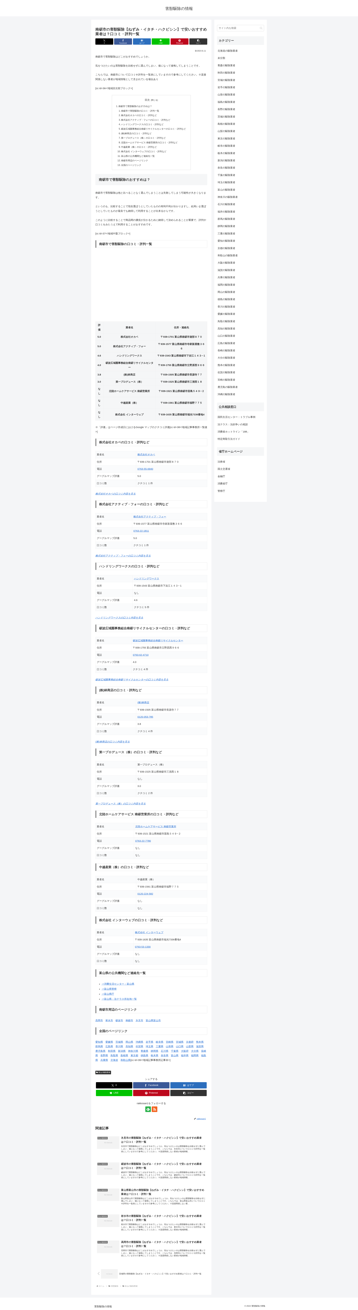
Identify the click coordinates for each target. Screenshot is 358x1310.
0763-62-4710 (141, 655)
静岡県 (154, 1051)
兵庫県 (104, 1060)
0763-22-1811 (141, 530)
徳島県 (144, 1055)
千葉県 (174, 1051)
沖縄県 (139, 1042)
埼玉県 (149, 1046)
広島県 (109, 1046)
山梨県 (190, 1046)
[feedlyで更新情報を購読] (148, 1109)
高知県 (129, 1046)
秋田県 (112, 1051)
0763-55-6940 (145, 469)
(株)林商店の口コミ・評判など (136, 133)
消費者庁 (223, 483)
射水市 (109, 1020)
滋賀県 (200, 1046)
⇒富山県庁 (108, 994)
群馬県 (99, 1046)
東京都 (134, 1055)
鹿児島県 (100, 1051)
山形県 (169, 1046)
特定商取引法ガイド (229, 439)
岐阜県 (159, 1042)
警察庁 (221, 491)
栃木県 (154, 1055)
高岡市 (99, 1020)
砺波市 (119, 1020)
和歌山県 (126, 1060)
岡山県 (129, 1042)
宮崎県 (169, 1042)
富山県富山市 (153, 1020)
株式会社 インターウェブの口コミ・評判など (143, 151)
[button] (198, 41)
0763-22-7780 (143, 841)
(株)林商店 (143, 702)
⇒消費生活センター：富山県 (118, 984)
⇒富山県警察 (109, 989)
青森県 (144, 1051)
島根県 (124, 1055)
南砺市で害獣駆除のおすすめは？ (135, 106)
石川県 (164, 1051)
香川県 (119, 1046)
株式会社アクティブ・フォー (149, 516)
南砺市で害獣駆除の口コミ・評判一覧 (140, 111)
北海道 (114, 1060)
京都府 (190, 1042)
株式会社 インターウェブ (149, 932)
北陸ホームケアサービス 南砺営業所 (155, 826)
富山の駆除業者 (104, 1072)
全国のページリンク (131, 165)
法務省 (221, 461)
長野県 (104, 1055)
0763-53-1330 (143, 946)
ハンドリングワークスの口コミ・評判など (142, 124)
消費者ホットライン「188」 (233, 431)
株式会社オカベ (146, 454)
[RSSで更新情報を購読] (154, 1109)
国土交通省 (224, 469)
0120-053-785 (145, 716)
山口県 (179, 1046)
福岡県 (195, 1055)
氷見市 (139, 1020)
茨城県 (119, 1042)
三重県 (159, 1046)
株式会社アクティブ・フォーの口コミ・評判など (145, 120)
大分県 (195, 1051)
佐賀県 (139, 1046)
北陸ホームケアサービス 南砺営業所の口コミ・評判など (149, 142)
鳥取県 (114, 1055)
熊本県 (200, 1042)
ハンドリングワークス (146, 578)
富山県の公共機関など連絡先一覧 (138, 156)
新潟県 (122, 1051)
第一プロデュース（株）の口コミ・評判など (143, 138)
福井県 (185, 1055)
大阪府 (185, 1051)
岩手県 (149, 1042)
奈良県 (164, 1055)
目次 (147, 100)
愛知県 (99, 1042)
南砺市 (129, 1020)
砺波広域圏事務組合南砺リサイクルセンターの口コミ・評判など (153, 129)
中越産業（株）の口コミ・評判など (139, 147)
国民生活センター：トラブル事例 (236, 417)
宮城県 (179, 1042)
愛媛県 (109, 1042)
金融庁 (221, 476)
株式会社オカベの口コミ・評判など (139, 115)
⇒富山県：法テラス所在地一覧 (119, 999)
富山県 (174, 1055)
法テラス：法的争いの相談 (233, 424)
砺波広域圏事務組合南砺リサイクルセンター (158, 640)
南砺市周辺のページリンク (134, 160)
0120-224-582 (145, 893)
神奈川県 (133, 1051)
